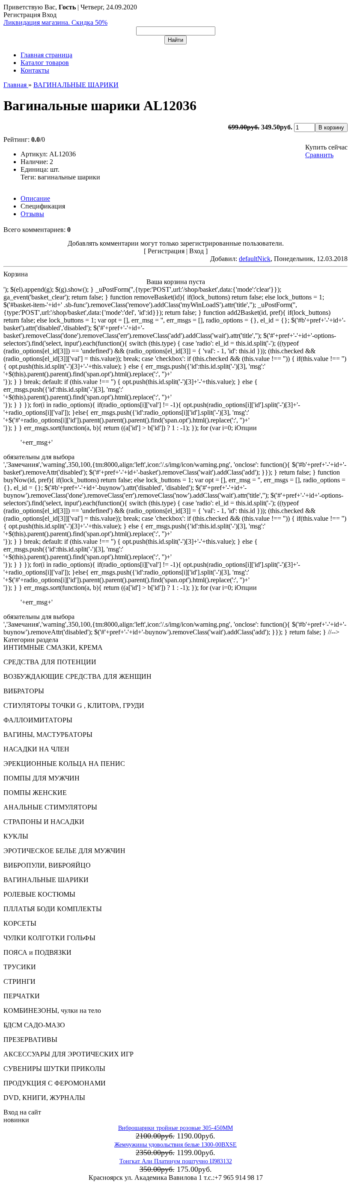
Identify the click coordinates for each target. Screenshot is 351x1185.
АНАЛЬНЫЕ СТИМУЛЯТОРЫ (50, 807)
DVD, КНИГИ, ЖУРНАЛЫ (44, 1097)
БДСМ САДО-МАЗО (34, 1025)
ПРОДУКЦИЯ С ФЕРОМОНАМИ (54, 1083)
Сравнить (319, 154)
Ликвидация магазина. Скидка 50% (55, 22)
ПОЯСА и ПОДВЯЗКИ (37, 952)
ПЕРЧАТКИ (21, 996)
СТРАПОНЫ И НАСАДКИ (43, 821)
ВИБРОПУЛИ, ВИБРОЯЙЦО (47, 865)
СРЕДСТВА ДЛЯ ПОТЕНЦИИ (49, 662)
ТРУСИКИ (19, 967)
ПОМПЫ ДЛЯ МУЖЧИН (41, 778)
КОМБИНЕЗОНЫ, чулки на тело (52, 1010)
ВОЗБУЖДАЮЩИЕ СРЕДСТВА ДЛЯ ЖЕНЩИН (77, 676)
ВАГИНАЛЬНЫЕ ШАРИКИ (46, 879)
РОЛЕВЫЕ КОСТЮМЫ (39, 894)
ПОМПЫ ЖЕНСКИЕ (35, 792)
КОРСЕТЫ (19, 923)
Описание (35, 198)
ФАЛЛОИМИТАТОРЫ (37, 720)
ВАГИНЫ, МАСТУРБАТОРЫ (47, 734)
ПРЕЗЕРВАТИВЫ (30, 1039)
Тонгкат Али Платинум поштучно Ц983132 (175, 1161)
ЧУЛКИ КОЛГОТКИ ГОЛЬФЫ (49, 938)
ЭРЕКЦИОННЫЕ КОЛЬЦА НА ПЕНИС (64, 763)
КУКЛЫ (15, 836)
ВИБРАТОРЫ (23, 691)
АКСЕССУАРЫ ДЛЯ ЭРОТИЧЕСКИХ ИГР (68, 1054)
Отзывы (32, 213)
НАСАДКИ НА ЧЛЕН (36, 749)
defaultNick (255, 258)
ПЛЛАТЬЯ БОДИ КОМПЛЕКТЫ (52, 908)
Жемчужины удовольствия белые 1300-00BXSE (175, 1144)
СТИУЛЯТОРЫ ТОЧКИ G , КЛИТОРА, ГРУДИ (73, 705)
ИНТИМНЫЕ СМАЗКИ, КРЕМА (53, 647)
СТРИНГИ (19, 981)
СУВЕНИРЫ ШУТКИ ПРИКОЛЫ (54, 1068)
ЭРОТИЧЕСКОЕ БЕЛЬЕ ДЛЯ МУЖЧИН (64, 850)
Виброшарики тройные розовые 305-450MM (175, 1128)
